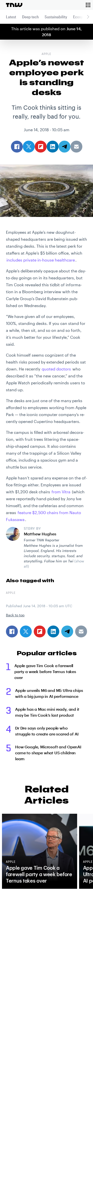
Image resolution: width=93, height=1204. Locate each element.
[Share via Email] (81, 631)
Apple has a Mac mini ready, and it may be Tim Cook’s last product (47, 712)
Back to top (15, 615)
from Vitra (61, 491)
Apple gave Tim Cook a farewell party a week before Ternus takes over (45, 671)
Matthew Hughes (40, 533)
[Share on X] (26, 631)
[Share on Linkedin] (53, 631)
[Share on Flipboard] (40, 631)
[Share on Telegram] (67, 631)
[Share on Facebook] (12, 631)
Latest (11, 16)
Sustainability (56, 16)
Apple (46, 54)
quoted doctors (56, 368)
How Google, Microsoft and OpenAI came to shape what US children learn (48, 752)
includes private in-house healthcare (40, 260)
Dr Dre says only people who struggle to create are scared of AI (46, 731)
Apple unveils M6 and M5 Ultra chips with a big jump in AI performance (49, 693)
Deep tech (30, 16)
